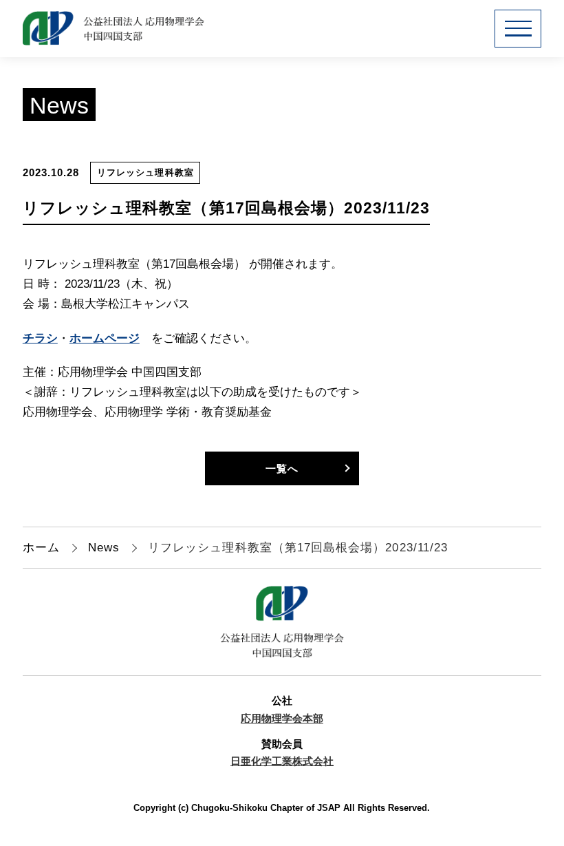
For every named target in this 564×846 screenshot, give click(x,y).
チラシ (40, 338)
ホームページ (104, 338)
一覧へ (282, 468)
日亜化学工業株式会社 (282, 761)
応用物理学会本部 (282, 718)
